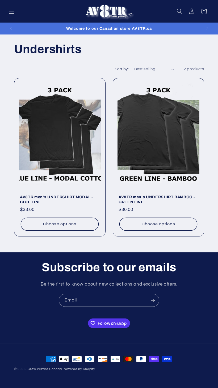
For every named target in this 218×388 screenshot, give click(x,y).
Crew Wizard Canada (45, 369)
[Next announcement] (207, 28)
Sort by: (122, 69)
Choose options (59, 224)
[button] (12, 11)
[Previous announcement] (10, 28)
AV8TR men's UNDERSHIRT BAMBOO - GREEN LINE (157, 199)
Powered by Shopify (79, 369)
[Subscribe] (153, 300)
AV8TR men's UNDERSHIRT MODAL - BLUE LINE (56, 199)
